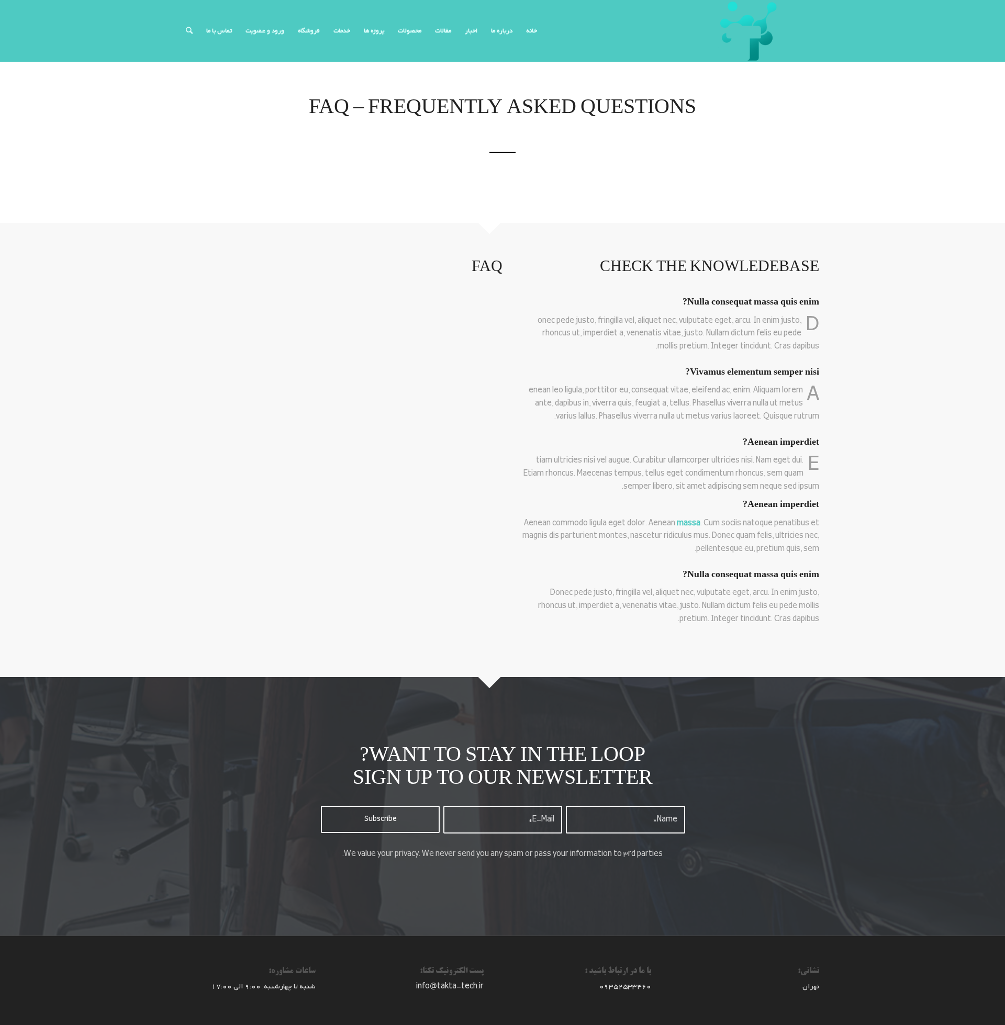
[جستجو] (189, 31)
